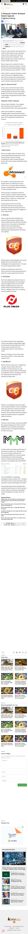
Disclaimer (11, 928)
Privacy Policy (7, 926)
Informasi (7, 525)
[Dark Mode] (23, 4)
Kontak (17, 928)
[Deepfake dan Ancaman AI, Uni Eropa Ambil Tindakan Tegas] (6, 895)
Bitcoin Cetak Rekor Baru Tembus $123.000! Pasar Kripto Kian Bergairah (13, 504)
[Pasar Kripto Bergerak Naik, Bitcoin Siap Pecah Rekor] (7, 690)
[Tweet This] (17, 652)
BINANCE (22, 43)
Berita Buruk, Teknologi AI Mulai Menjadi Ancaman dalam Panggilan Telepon (17, 901)
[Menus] (2, 4)
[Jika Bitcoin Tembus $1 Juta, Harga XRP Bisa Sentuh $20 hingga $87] (21, 676)
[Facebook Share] (14, 652)
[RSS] (14, 922)
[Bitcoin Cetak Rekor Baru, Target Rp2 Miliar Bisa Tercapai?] (7, 676)
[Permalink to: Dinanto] (2, 21)
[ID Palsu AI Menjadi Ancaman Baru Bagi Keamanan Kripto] (6, 888)
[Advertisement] (14, 325)
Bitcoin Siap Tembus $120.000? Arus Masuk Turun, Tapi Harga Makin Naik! (13, 518)
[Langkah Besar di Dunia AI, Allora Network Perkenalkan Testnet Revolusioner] (6, 874)
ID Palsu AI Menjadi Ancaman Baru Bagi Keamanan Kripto (18, 887)
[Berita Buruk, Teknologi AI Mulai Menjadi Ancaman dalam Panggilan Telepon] (6, 901)
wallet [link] (8, 284)
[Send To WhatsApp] (26, 652)
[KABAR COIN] (8, 4)
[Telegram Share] (23, 652)
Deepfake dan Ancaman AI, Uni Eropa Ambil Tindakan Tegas (17, 894)
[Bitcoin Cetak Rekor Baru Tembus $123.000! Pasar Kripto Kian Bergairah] (21, 662)
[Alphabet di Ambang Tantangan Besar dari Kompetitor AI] (6, 881)
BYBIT (6, 44)
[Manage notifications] (3, 931)
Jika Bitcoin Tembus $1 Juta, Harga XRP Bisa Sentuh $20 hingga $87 (14, 511)
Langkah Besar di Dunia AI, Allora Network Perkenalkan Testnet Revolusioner (18, 874)
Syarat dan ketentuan (18, 926)
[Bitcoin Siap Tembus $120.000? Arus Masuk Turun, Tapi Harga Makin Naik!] (21, 690)
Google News (10, 523)
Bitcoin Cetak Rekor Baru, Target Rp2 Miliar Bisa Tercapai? (13, 508)
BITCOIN (3, 11)
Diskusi (13, 525)
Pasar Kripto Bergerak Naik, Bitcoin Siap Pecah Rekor (12, 515)
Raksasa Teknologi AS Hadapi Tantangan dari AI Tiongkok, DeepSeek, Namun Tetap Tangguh (14, 868)
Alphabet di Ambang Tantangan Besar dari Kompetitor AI (16, 880)
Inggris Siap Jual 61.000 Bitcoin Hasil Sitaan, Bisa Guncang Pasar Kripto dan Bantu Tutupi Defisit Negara (13, 501)
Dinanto (5, 20)
